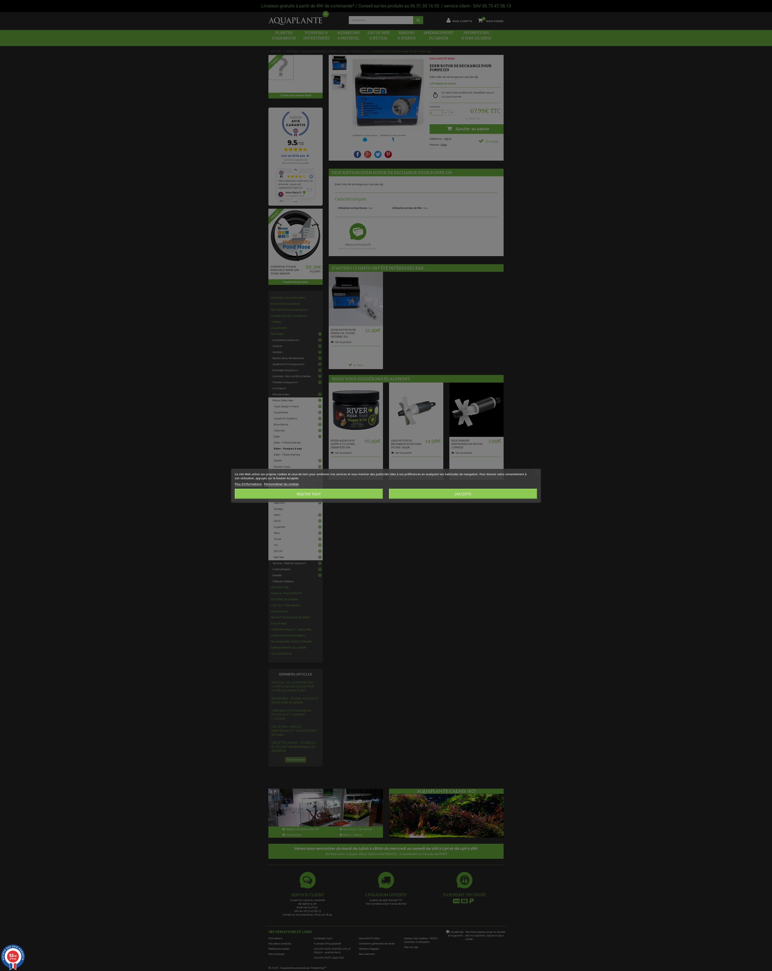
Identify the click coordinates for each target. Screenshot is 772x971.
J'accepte (463, 494)
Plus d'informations (248, 484)
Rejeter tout (309, 494)
